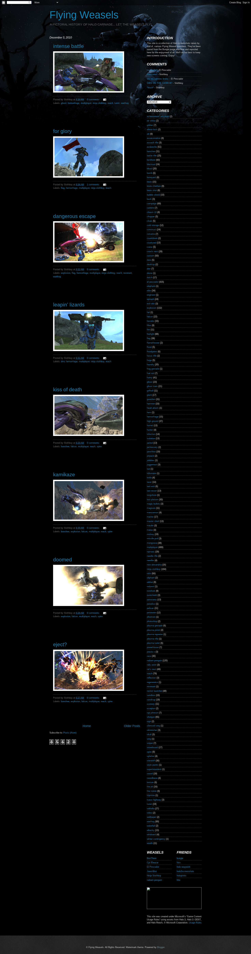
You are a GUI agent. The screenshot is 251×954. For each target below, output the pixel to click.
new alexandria (154, 564)
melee (150, 530)
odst (149, 573)
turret (117, 103)
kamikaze (64, 474)
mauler (150, 525)
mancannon (152, 512)
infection (151, 434)
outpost (150, 586)
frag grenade (153, 369)
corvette (151, 234)
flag (63, 188)
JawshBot (152, 871)
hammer (151, 403)
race (149, 656)
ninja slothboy (99, 103)
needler (150, 560)
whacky (150, 830)
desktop (151, 264)
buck (149, 199)
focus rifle (152, 355)
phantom (151, 617)
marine (150, 516)
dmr (63, 361)
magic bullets (153, 503)
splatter (150, 756)
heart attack (153, 408)
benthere (151, 160)
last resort (152, 490)
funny (149, 377)
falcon (74, 446)
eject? (60, 644)
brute (149, 182)
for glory (62, 131)
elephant (151, 286)
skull (149, 734)
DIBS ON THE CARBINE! (159, 83)
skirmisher (152, 730)
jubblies (150, 460)
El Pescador (153, 867)
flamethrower (153, 342)
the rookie (152, 791)
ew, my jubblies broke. (158, 79)
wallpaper (151, 817)
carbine (150, 208)
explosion (65, 273)
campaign (151, 203)
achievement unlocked (158, 116)
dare (149, 260)
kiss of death (67, 389)
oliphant (151, 577)
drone (149, 273)
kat (148, 469)
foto (178, 862)
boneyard (151, 177)
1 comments (93, 184)
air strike (151, 120)
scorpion (151, 708)
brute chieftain (154, 186)
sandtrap (151, 699)
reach (110, 103)
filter (149, 325)
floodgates (152, 351)
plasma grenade (155, 625)
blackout (151, 164)
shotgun (151, 717)
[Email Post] (104, 99)
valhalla (150, 808)
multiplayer (86, 103)
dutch (149, 277)
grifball (150, 390)
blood (149, 168)
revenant (127, 273)
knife (149, 477)
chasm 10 (152, 212)
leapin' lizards (69, 304)
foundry (150, 364)
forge (149, 360)
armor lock (152, 129)
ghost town (152, 386)
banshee (65, 446)
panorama (152, 599)
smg (149, 739)
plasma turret (153, 643)
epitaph (150, 299)
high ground (152, 421)
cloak (149, 221)
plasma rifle (152, 638)
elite (149, 290)
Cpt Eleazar (152, 862)
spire (99, 446)
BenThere (151, 858)
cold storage (153, 225)
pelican (150, 608)
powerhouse (153, 647)
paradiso (151, 604)
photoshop (152, 621)
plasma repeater (155, 634)
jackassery (152, 447)
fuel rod (150, 373)
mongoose (152, 543)
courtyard (151, 242)
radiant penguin (154, 660)
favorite (150, 321)
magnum (151, 508)
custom (150, 255)
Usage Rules (195, 922)
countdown (152, 238)
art (148, 134)
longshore (151, 495)
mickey (150, 534)
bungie (180, 858)
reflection (151, 677)
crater (149, 247)
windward (151, 834)
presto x (151, 651)
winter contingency (156, 839)
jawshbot (151, 451)
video (149, 812)
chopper (151, 216)
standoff (151, 760)
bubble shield (153, 195)
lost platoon (152, 499)
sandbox (151, 695)
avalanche (152, 147)
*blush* (150, 87)
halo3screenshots (185, 871)
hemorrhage (73, 103)
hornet (150, 425)
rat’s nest (151, 669)
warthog (125, 103)
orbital (150, 582)
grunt (149, 395)
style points (152, 765)
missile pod (152, 538)
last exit (151, 486)
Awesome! (152, 74)
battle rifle (152, 155)
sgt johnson (152, 712)
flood (149, 347)
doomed (62, 559)
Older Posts (132, 726)
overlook (151, 591)
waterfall (151, 825)
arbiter (150, 125)
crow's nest (152, 251)
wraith (150, 843)
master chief (153, 521)
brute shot (152, 190)
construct (151, 229)
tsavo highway (154, 799)
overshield (152, 595)
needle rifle (152, 556)
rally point (151, 664)
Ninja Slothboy (154, 875)
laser (149, 482)
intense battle (68, 46)
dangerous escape (74, 216)
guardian (151, 399)
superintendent (154, 769)
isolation (151, 438)
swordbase (152, 778)
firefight (150, 334)
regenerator (152, 682)
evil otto (151, 303)
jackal (150, 443)
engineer (151, 295)
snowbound (152, 747)
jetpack (150, 456)
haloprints (181, 875)
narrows (151, 551)
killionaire (151, 473)
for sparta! (152, 70)
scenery (151, 704)
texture (150, 782)
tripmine (151, 795)
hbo (178, 880)
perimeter (151, 612)
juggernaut (152, 464)
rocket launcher (154, 691)
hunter (150, 430)
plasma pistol (153, 630)
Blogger (160, 947)
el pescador (152, 282)
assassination (154, 138)
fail (148, 312)
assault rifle (152, 142)
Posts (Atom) (69, 732)
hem (149, 412)
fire (148, 329)
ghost (63, 103)
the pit (150, 786)
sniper (150, 743)
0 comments (93, 99)
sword (150, 773)
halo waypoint (183, 867)
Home (87, 726)
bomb (149, 173)
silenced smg (153, 725)
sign (149, 721)
